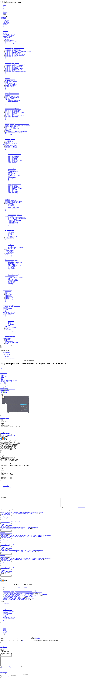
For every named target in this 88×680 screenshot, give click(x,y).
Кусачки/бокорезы (11, 264)
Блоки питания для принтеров (11, 116)
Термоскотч (10, 333)
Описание (2, 384)
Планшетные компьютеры (8, 35)
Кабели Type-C (8, 292)
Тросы (9, 176)
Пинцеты (9, 270)
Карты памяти (8, 142)
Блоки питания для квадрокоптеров (12, 110)
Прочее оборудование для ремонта (15, 273)
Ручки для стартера (12, 172)
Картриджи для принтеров (8, 27)
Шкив (9, 179)
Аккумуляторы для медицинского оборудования (15, 54)
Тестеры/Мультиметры (12, 287)
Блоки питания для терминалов (11, 106)
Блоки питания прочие (10, 123)
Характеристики (3, 385)
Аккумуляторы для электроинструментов (13, 72)
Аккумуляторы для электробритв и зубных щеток (15, 71)
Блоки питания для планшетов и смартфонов (14, 115)
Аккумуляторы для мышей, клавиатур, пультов (14, 55)
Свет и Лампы (8, 99)
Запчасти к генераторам (12, 158)
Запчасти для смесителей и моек (14, 193)
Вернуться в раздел (4, 380)
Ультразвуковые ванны (12, 288)
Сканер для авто (8, 251)
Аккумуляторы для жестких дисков (12, 49)
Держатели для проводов (10, 88)
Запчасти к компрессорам (13, 161)
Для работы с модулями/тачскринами (15, 277)
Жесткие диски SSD (9, 141)
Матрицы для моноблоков (13, 223)
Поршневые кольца (12, 169)
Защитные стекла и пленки (10, 90)
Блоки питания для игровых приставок (13, 109)
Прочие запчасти (11, 170)
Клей (6, 326)
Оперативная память (9, 237)
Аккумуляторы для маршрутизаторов (12, 53)
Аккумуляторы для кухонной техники (13, 52)
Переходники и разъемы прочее (11, 301)
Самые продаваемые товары (6, 585)
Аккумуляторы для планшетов (11, 58)
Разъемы (7, 239)
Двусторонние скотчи (12, 330)
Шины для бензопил (12, 178)
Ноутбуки (5, 33)
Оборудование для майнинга (9, 34)
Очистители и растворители (11, 327)
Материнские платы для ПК (13, 214)
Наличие (2, 390)
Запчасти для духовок (12, 185)
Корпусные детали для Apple (13, 207)
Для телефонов (11, 205)
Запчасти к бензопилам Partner (14, 155)
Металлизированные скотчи (13, 332)
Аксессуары (5, 21)
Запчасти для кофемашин (13, 186)
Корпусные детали (9, 203)
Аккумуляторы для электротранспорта (13, 74)
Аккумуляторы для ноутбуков (11, 56)
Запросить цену (11, 677)
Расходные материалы (7, 36)
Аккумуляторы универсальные (11, 76)
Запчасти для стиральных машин (14, 194)
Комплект (2, 383)
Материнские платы (9, 211)
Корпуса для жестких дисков (11, 143)
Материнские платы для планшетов (15, 215)
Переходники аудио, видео (10, 300)
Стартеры (10, 174)
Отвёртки (10, 269)
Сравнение (9, 517)
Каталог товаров (3, 17)
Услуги (4, 8)
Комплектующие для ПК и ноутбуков (13, 202)
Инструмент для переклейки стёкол (15, 262)
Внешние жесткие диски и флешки (12, 138)
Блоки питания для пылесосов (11, 117)
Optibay (6, 135)
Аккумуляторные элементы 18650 (12, 41)
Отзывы (4, 6)
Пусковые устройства (9, 98)
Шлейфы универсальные (10, 337)
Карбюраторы (10, 166)
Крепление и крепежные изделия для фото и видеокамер (16, 209)
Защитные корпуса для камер (11, 89)
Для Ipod (9, 241)
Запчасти (5, 24)
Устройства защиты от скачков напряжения (14, 133)
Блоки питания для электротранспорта (13, 121)
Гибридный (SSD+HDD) (10, 139)
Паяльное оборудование (12, 284)
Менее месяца (6, 486)
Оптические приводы (9, 238)
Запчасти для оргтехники (13, 190)
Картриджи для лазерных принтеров (12, 306)
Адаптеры (10, 240)
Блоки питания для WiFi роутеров (12, 108)
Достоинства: (3, 497)
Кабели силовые (8, 294)
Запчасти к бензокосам (12, 151)
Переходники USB (9, 299)
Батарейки (7, 78)
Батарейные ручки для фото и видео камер (14, 87)
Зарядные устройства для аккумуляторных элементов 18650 (17, 125)
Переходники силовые (9, 302)
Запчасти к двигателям (12, 159)
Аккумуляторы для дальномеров (11, 47)
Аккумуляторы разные (9, 75)
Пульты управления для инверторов (12, 96)
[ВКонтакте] (1, 439)
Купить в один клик (14, 667)
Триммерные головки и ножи (14, 175)
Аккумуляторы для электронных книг (13, 73)
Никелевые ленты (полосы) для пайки (15, 318)
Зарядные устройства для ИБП (11, 126)
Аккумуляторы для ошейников (11, 57)
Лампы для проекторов (10, 210)
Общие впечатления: (33, 507)
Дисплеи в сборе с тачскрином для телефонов (17, 218)
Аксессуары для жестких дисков (11, 136)
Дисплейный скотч (11, 331)
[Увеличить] (15, 413)
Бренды (4, 9)
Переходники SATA (9, 297)
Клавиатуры (5, 28)
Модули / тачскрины (9, 230)
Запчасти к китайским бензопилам (15, 160)
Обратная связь (3, 644)
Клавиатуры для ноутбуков (10, 200)
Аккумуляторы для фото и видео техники (13, 69)
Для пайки (7, 317)
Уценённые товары (7, 37)
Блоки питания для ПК (10, 114)
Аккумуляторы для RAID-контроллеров (13, 44)
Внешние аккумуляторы (10, 79)
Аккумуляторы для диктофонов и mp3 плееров (14, 48)
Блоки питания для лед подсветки (12, 111)
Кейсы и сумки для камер (10, 91)
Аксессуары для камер (9, 86)
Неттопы (5, 32)
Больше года (5, 485)
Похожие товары (3, 389)
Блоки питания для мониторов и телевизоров (14, 112)
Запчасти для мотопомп (12, 150)
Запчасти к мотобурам (12, 162)
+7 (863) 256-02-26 (4, 646)
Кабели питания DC (9, 129)
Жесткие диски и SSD (7, 23)
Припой (9, 322)
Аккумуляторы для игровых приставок (13, 50)
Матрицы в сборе (11, 221)
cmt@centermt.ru (37, 638)
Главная (4, 5)
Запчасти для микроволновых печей (15, 188)
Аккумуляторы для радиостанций (12, 63)
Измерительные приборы (13, 280)
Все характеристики (4, 418)
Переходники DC (8, 130)
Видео (1, 392)
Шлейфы (7, 254)
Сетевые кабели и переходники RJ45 (12, 303)
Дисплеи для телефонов (12, 219)
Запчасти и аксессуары (12, 279)
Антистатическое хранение (10, 316)
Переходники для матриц (13, 226)
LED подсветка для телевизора (14, 100)
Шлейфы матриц (11, 257)
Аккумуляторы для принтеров (11, 59)
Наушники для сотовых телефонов (12, 94)
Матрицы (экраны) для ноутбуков (14, 220)
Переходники (8, 295)
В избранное (3, 518)
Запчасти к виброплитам (13, 157)
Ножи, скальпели (11, 268)
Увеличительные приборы (13, 275)
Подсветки (7, 95)
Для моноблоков (11, 231)
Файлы (1, 391)
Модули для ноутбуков (12, 236)
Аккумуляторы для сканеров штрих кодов (13, 66)
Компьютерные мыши (7, 30)
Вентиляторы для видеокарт (11, 146)
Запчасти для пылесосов (13, 192)
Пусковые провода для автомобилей (12, 97)
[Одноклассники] (3, 439)
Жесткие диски (8, 140)
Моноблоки (5, 31)
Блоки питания (6, 22)
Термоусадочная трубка (10, 336)
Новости (4, 13)
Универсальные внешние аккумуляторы (13, 132)
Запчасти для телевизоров (13, 195)
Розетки (7, 249)
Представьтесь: (64, 507)
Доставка (5, 10)
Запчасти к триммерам (12, 164)
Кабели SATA (8, 291)
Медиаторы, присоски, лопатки (14, 265)
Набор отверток (11, 267)
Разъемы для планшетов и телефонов (15, 247)
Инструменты (6, 25)
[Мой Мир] (4, 439)
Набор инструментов (12, 266)
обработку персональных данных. (14, 666)
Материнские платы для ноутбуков (15, 212)
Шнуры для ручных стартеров (14, 180)
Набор (1, 382)
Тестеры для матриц (12, 227)
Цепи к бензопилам (12, 177)
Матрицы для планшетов (13, 224)
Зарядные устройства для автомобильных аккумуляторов (17, 124)
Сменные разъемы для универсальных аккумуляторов (16, 131)
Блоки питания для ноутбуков (11, 113)
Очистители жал (11, 321)
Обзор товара (3, 381)
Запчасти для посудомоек (13, 191)
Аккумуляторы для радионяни (11, 62)
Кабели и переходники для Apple (12, 128)
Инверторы (7, 199)
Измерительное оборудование (11, 260)
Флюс (9, 325)
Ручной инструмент (9, 261)
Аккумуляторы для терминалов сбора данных (14, 68)
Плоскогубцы (10, 271)
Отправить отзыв (81, 507)
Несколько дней (6, 483)
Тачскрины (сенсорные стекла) (11, 342)
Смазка (6, 335)
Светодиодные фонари (12, 102)
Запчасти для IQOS (9, 148)
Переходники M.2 (9, 296)
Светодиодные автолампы (13, 101)
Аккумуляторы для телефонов (11, 67)
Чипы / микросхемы (9, 253)
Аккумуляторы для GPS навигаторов (12, 43)
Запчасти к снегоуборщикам (13, 163)
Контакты (5, 12)
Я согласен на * (12, 666)
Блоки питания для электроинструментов (13, 119)
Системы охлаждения (9, 250)
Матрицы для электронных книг (14, 225)
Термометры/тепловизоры (13, 286)
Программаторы (11, 285)
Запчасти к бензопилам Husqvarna (15, 153)
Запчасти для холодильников (13, 196)
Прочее (9, 272)
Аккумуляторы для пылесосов (11, 60)
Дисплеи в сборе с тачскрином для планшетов (17, 217)
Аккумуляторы (6, 20)
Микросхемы (8, 229)
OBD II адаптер (11, 252)
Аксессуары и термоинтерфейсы (12, 315)
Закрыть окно (3, 583)
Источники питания (12, 281)
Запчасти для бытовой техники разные (16, 182)
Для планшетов (11, 233)
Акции (4, 7)
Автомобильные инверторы (11, 145)
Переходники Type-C (9, 298)
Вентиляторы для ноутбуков (11, 147)
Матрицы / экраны (9, 216)
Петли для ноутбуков (12, 208)
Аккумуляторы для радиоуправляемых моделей (15, 64)
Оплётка (9, 320)
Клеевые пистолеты (12, 282)
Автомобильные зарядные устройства (13, 104)
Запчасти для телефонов (10, 197)
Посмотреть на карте (26, 640)
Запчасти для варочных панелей (14, 184)
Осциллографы (11, 283)
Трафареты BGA (11, 324)
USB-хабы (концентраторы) (11, 84)
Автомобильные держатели (11, 85)
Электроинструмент (9, 276)
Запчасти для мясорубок (13, 189)
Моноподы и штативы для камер (12, 93)
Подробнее (2, 516)
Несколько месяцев (7, 487)
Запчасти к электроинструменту (14, 165)
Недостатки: (3, 507)
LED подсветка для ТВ (10, 83)
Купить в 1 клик (11, 435)
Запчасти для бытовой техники (11, 181)
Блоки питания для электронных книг (13, 120)
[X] (6, 439)
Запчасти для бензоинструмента (11, 149)
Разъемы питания (11, 248)
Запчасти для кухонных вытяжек (14, 187)
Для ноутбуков (11, 204)
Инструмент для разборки (13, 263)
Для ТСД (9, 235)
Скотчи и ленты (8, 329)
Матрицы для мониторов (13, 222)
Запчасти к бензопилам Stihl (13, 156)
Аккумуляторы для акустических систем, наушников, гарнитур (18, 45)
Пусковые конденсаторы (13, 171)
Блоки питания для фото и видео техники (13, 118)
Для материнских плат (12, 242)
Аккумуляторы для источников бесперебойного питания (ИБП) (18, 51)
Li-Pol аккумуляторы (9, 40)
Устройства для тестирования (11, 81)
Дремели (9, 278)
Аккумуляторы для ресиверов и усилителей (14, 65)
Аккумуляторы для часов (10, 70)
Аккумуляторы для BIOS (10, 42)
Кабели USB (7, 293)
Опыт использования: (4, 481)
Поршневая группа (11, 167)
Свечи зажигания (11, 173)
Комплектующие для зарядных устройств (13, 201)
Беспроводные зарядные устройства (12, 105)
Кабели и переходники (7, 26)
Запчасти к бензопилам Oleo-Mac (14, 154)
